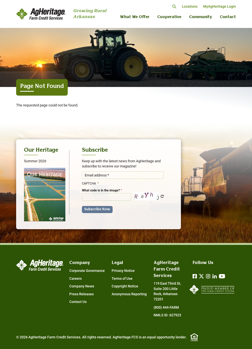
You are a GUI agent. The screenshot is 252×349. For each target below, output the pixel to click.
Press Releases (81, 294)
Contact (228, 17)
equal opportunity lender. (166, 337)
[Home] (40, 14)
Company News (81, 286)
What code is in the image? (101, 190)
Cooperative (169, 17)
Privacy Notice (123, 271)
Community (200, 17)
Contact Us (78, 302)
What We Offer (134, 17)
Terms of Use (122, 279)
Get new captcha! (162, 196)
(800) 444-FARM (166, 307)
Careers (75, 279)
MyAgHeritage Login (219, 6)
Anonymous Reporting (129, 294)
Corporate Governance (87, 271)
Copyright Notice (125, 286)
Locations (189, 6)
